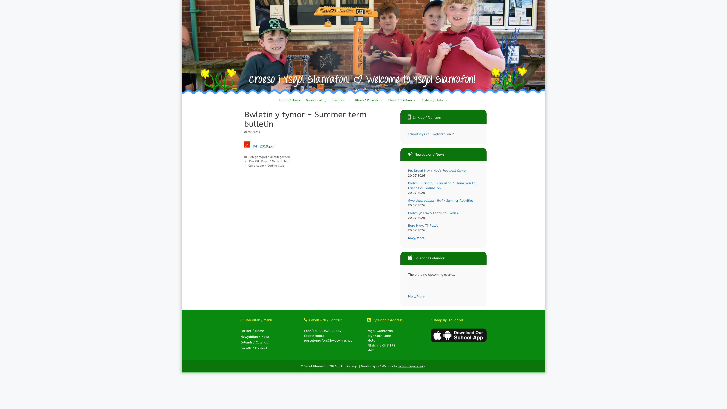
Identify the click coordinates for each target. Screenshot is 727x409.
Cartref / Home (252, 331)
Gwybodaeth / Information (325, 100)
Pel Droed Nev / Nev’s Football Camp (437, 170)
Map (370, 350)
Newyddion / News (255, 337)
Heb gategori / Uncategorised (269, 157)
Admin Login (349, 366)
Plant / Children (400, 100)
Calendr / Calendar (255, 342)
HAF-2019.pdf (263, 146)
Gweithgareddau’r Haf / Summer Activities (440, 200)
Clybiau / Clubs (432, 100)
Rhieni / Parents (366, 100)
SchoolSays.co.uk (411, 366)
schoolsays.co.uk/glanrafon (429, 134)
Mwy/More (416, 238)
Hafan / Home (289, 100)
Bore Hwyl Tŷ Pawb (423, 225)
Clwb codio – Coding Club (266, 165)
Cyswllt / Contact (253, 348)
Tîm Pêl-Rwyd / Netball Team (269, 161)
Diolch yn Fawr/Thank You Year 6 (433, 213)
